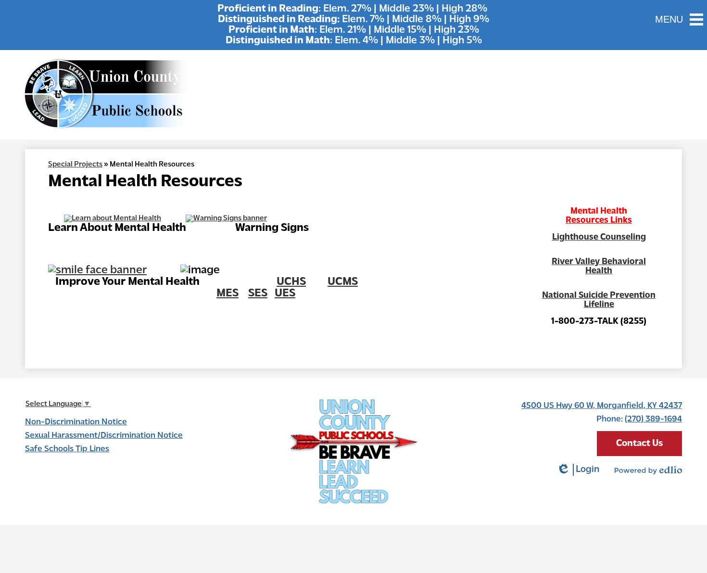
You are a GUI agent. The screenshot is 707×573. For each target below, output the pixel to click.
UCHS (291, 282)
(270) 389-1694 (653, 419)
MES (227, 293)
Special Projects (75, 164)
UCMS (343, 282)
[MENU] (696, 19)
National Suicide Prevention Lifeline (599, 300)
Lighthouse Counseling (599, 237)
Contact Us (639, 443)
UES (285, 293)
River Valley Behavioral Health (599, 266)
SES (257, 293)
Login (577, 470)
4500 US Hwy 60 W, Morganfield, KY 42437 (601, 406)
